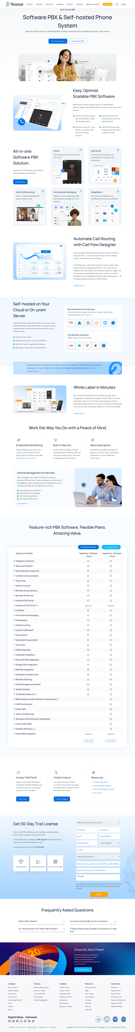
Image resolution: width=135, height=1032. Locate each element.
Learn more (78, 285)
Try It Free (23, 799)
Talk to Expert (62, 799)
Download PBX (78, 41)
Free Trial (88, 741)
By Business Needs (66, 1006)
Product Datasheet (100, 782)
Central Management (41, 1000)
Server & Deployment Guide (103, 789)
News (10, 1003)
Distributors (12, 994)
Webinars (88, 1003)
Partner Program (13, 991)
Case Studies (89, 994)
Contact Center (64, 991)
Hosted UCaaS (64, 987)
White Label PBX (65, 994)
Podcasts (88, 1006)
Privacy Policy (31, 1027)
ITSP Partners (12, 997)
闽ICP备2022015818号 (118, 1027)
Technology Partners (15, 1000)
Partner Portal (115, 994)
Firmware (88, 1000)
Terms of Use (21, 1027)
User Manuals (89, 997)
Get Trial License (58, 41)
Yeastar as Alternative (118, 1000)
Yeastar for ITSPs (116, 1003)
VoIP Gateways (38, 997)
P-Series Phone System (41, 987)
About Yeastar (12, 987)
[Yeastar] (15, 4)
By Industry (63, 1000)
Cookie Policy (42, 1027)
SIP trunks (91, 127)
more (90, 315)
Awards (10, 1006)
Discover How (83, 969)
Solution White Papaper (102, 786)
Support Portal (116, 991)
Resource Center (90, 987)
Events (10, 1009)
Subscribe (88, 1009)
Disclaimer (52, 1027)
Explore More (32, 371)
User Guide (97, 793)
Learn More (21, 503)
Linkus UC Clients (39, 991)
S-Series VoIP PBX (39, 994)
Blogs (87, 991)
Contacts (11, 1027)
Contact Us (114, 987)
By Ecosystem (64, 1003)
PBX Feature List (116, 997)
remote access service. (28, 458)
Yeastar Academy (116, 1006)
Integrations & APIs (66, 997)
